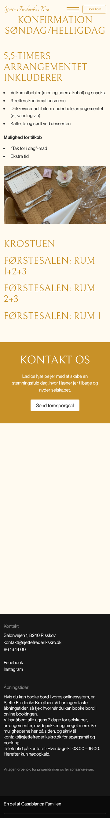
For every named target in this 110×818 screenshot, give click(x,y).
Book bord (94, 9)
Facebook (13, 662)
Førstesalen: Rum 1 (52, 316)
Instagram (13, 669)
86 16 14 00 (15, 649)
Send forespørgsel (55, 405)
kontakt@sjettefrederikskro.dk (32, 642)
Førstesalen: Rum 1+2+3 (49, 266)
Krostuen (29, 244)
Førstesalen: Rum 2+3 (49, 293)
